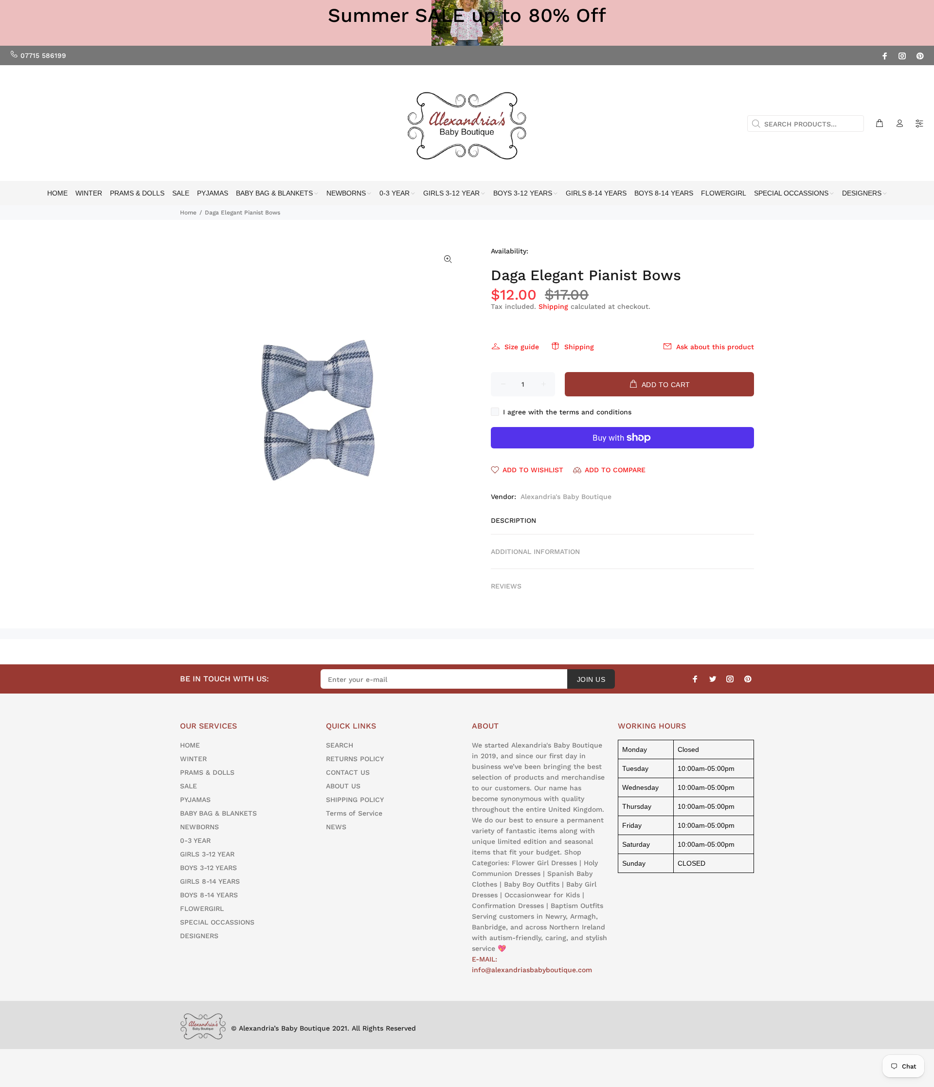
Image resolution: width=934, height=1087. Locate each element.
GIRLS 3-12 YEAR (207, 854)
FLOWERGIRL (202, 908)
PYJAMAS (195, 799)
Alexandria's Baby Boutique (566, 496)
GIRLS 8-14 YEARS (210, 881)
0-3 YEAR (195, 840)
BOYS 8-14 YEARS (209, 895)
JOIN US (591, 679)
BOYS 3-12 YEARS (208, 868)
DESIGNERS (199, 936)
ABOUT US (343, 786)
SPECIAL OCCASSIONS (217, 922)
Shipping (553, 306)
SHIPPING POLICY (355, 799)
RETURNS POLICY (355, 759)
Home (188, 212)
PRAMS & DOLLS (207, 772)
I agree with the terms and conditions (567, 412)
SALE (188, 786)
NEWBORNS (199, 827)
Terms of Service (354, 813)
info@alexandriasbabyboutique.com (532, 970)
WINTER (193, 759)
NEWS (336, 827)
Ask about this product (715, 347)
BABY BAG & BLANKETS (218, 813)
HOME (190, 745)
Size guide (521, 347)
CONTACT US (348, 772)
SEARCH (339, 745)
